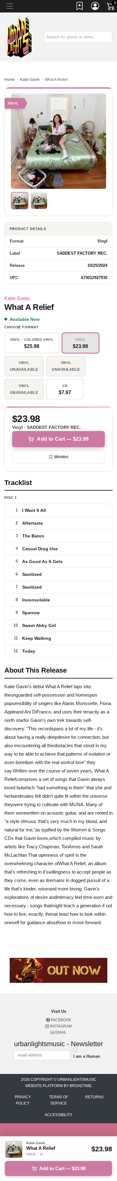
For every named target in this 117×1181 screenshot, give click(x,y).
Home (9, 79)
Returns (94, 1097)
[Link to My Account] (95, 7)
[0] (111, 7)
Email (60, 1032)
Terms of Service (58, 1100)
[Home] (19, 36)
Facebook (60, 1020)
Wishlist (61, 457)
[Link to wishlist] (80, 7)
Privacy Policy (23, 1100)
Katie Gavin (30, 79)
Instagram (60, 1026)
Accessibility (58, 1115)
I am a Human (86, 1056)
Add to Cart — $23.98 (63, 439)
